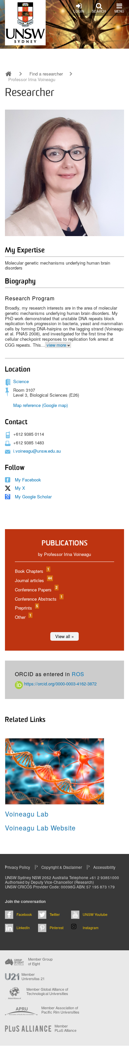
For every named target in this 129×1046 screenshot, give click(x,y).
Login (78, 11)
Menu (119, 11)
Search (99, 11)
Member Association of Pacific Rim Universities (60, 1010)
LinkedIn (23, 927)
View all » (64, 636)
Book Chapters (32, 571)
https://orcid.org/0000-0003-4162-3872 (60, 683)
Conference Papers (36, 589)
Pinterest (57, 927)
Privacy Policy (17, 867)
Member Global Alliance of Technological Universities (47, 991)
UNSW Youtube (95, 914)
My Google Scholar (33, 496)
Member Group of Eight (40, 961)
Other (23, 617)
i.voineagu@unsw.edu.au (37, 451)
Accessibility (104, 867)
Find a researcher (46, 73)
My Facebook (28, 479)
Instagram (91, 927)
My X (20, 488)
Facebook (24, 914)
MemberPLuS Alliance (65, 1028)
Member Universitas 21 (33, 976)
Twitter (55, 914)
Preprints (26, 608)
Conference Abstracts (38, 599)
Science (21, 381)
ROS (78, 674)
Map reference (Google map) (40, 405)
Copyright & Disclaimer (61, 867)
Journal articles (33, 580)
